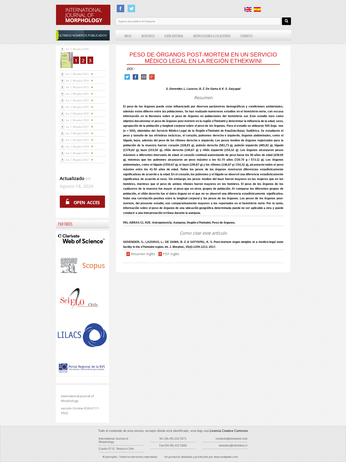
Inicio (128, 35)
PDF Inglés (171, 254)
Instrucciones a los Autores (211, 35)
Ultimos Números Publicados (83, 35)
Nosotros (147, 35)
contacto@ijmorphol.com (231, 438)
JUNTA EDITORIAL (173, 35)
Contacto (246, 35)
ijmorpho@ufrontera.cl (233, 445)
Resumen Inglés (143, 254)
